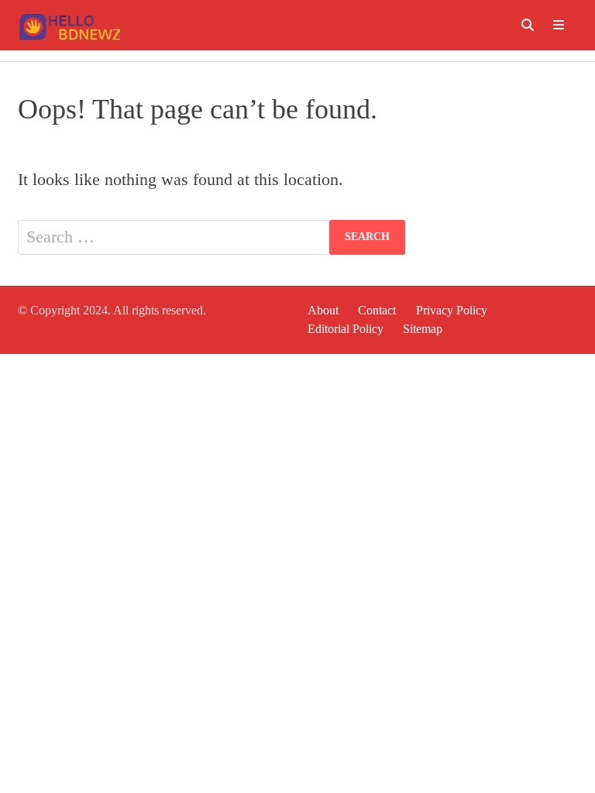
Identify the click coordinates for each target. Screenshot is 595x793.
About (323, 310)
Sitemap (422, 328)
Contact (377, 310)
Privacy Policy (451, 310)
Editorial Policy (345, 328)
